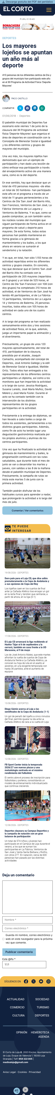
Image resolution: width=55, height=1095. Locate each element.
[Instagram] (48, 981)
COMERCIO (17, 1007)
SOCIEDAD (42, 999)
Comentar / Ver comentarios (27, 510)
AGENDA (43, 1036)
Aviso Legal (9, 1072)
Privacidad (35, 1072)
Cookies (22, 1072)
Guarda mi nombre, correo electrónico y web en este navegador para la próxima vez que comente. (29, 939)
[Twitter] (33, 981)
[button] (25, 1090)
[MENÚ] (48, 8)
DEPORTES (42, 1015)
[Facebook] (26, 981)
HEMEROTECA (40, 1032)
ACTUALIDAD (15, 999)
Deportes (9, 38)
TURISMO (43, 1007)
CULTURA (18, 1015)
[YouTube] (41, 981)
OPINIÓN (21, 1032)
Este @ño (9, 959)
